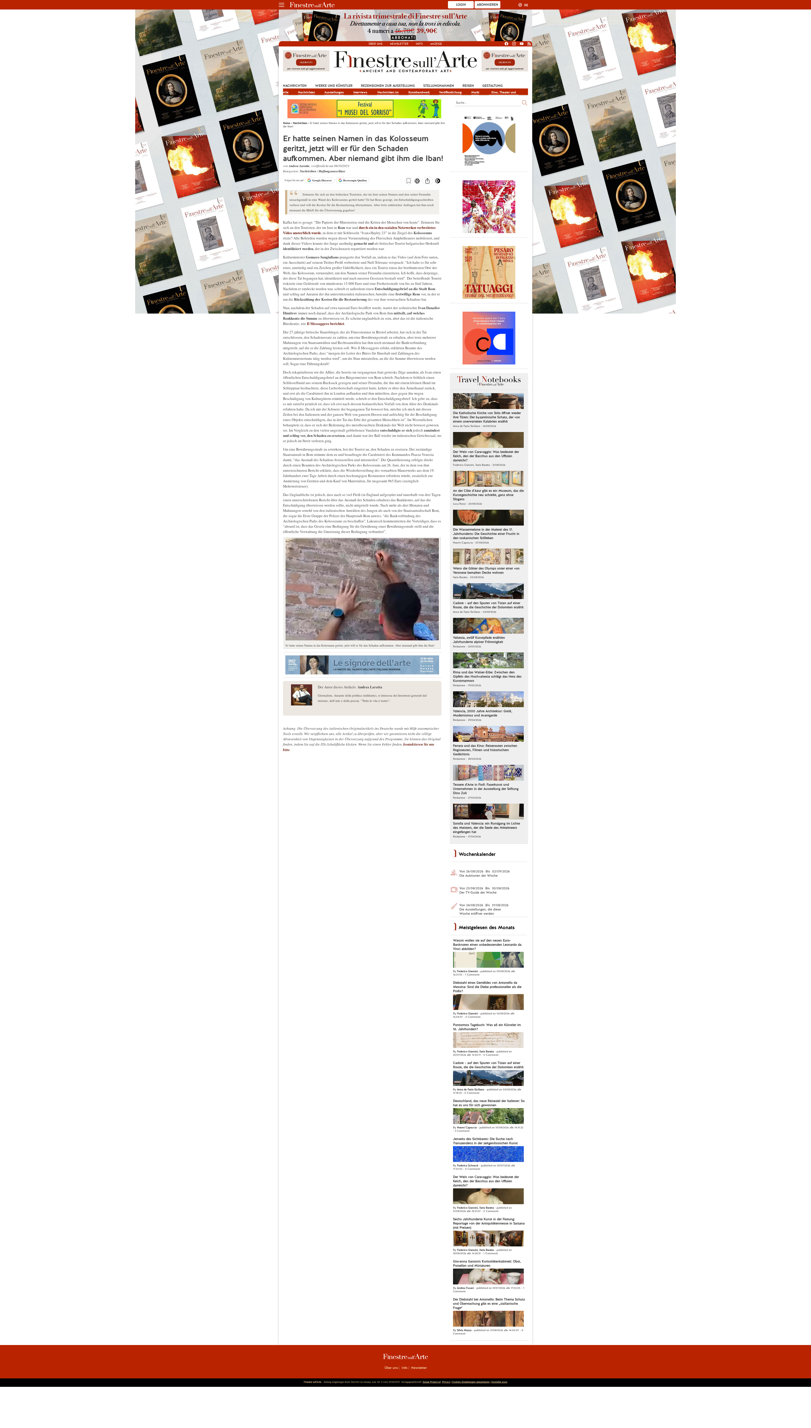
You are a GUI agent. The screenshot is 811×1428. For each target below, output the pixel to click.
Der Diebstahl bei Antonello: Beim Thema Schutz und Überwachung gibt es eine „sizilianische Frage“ (489, 1303)
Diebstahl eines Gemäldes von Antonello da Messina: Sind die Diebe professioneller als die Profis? (487, 987)
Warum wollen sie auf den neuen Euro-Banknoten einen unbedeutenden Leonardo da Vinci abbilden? (487, 944)
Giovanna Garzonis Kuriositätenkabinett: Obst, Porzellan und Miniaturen (487, 1263)
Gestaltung (492, 86)
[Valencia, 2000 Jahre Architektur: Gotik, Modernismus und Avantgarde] (488, 699)
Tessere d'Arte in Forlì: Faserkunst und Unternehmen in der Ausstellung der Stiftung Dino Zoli (485, 789)
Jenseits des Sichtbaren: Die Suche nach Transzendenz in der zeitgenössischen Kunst (485, 1141)
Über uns (375, 44)
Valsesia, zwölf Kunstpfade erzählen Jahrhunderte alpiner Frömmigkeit (479, 640)
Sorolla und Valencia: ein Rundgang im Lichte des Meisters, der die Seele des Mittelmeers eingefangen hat (486, 827)
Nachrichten (295, 86)
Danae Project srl (432, 1381)
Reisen (468, 86)
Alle (285, 92)
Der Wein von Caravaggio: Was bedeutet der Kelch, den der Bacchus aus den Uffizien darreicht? (486, 456)
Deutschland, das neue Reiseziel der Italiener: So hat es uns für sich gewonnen (489, 1103)
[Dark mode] (437, 182)
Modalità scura (499, 1381)
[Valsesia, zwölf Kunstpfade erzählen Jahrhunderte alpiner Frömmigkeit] (488, 626)
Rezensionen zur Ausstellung (388, 86)
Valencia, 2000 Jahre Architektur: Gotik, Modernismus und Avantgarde (482, 713)
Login (461, 5)
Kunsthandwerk (419, 92)
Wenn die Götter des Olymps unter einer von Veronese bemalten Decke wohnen (486, 570)
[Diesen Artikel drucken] (417, 181)
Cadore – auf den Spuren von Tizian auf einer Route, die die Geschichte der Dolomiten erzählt (488, 605)
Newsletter (399, 44)
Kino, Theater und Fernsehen (503, 92)
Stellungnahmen (438, 86)
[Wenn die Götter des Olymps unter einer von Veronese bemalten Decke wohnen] (488, 557)
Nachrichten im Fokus (388, 92)
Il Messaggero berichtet (325, 323)
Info (419, 44)
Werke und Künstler (333, 86)
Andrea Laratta (299, 166)
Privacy (446, 1381)
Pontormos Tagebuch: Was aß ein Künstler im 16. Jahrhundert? (487, 1027)
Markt (475, 92)
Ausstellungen (334, 92)
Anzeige (436, 44)
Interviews (360, 92)
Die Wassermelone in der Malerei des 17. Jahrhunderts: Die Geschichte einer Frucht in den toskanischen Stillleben (486, 533)
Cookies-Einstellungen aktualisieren (471, 1381)
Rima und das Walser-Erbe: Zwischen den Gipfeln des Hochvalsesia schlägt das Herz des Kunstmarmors (487, 676)
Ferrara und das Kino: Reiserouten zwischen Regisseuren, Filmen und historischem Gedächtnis (485, 750)
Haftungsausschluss (332, 171)
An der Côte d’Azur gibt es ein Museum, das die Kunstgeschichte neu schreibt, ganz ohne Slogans (488, 495)
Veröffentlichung (450, 92)
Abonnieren (487, 5)
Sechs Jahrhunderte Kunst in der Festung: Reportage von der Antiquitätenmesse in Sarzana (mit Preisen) (489, 1223)
